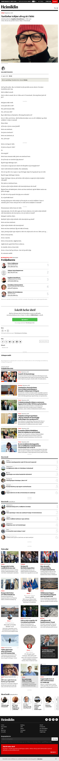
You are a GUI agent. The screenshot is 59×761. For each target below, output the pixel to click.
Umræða (3, 732)
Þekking (22, 725)
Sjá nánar (39, 759)
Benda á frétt (43, 730)
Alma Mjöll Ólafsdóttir (7, 72)
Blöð (21, 732)
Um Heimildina (43, 728)
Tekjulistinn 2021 (9, 13)
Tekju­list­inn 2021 (5, 347)
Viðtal (2, 13)
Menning (3, 730)
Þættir (22, 728)
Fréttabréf (42, 726)
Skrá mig (55, 739)
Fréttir (2, 725)
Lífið (21, 726)
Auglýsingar (43, 732)
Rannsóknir (4, 726)
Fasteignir (22, 730)
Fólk (2, 728)
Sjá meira (24, 319)
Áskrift (41, 725)
